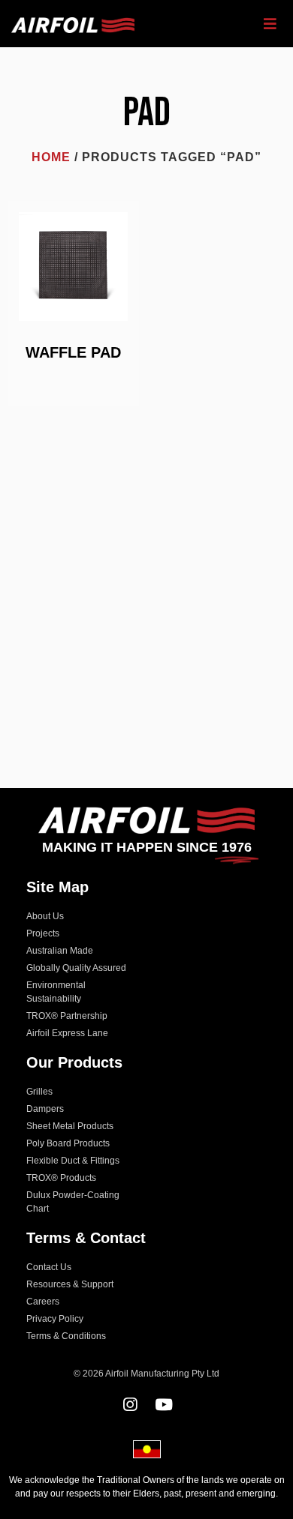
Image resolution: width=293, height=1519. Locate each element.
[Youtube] (163, 1405)
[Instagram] (129, 1405)
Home (51, 157)
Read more (73, 382)
